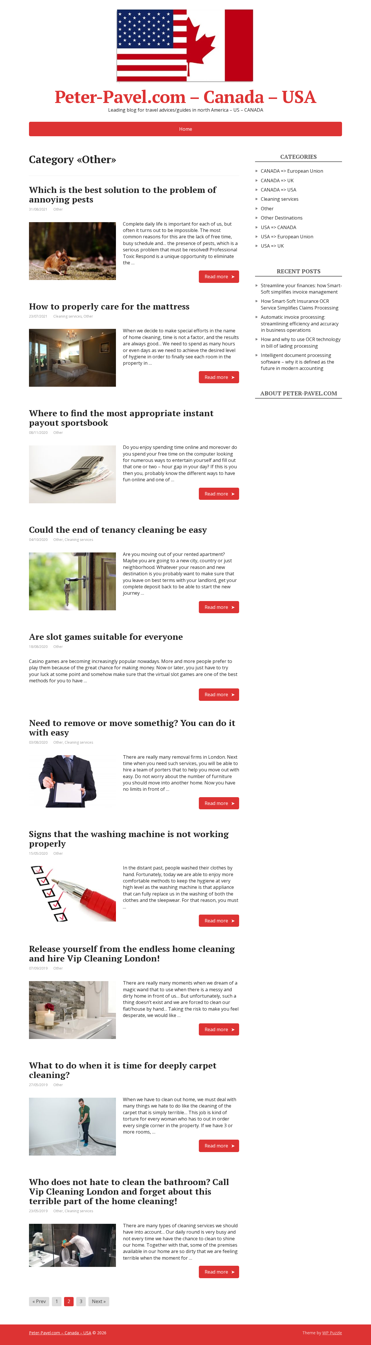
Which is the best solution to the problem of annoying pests (122, 194)
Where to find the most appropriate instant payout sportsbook (121, 417)
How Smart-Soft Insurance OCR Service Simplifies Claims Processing (300, 304)
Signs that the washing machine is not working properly (129, 838)
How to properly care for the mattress (109, 306)
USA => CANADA (278, 227)
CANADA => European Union (292, 171)
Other (58, 209)
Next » (99, 1301)
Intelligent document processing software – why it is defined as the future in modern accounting (297, 361)
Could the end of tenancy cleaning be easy (118, 529)
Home (185, 129)
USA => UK (272, 246)
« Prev (39, 1301)
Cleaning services (67, 316)
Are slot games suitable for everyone (106, 636)
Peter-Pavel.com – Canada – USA (185, 94)
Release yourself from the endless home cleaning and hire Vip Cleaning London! (132, 953)
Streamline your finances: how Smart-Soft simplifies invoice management (301, 288)
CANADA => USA (278, 190)
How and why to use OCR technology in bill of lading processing (301, 342)
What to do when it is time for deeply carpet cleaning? (123, 1070)
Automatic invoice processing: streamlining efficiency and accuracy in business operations (300, 323)
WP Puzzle (332, 1332)
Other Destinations (282, 218)
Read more (216, 276)
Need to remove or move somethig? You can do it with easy (132, 727)
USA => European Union (287, 236)
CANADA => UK (277, 180)
